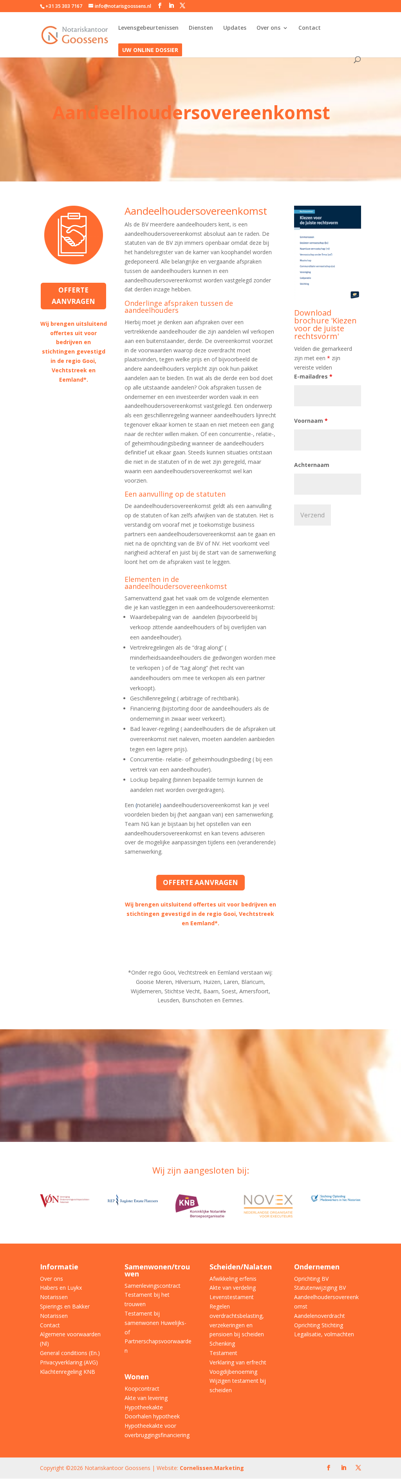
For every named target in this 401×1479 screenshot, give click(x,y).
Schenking (222, 1343)
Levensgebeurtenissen (148, 28)
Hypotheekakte (144, 1407)
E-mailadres (313, 376)
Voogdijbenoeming (233, 1371)
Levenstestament (232, 1297)
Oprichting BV (311, 1278)
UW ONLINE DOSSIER (150, 50)
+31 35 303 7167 (63, 6)
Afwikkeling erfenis (233, 1278)
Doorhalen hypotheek (152, 1416)
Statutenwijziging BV (320, 1287)
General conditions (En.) (70, 1353)
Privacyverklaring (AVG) (69, 1362)
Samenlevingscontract (153, 1285)
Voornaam (311, 420)
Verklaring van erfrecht (238, 1362)
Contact (309, 28)
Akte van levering (146, 1398)
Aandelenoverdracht (319, 1315)
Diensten (201, 28)
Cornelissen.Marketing (211, 1468)
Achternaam (311, 464)
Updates (234, 28)
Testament (223, 1353)
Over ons (268, 28)
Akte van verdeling (233, 1287)
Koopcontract (142, 1388)
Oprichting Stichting (318, 1325)
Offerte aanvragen (73, 295)
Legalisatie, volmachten (324, 1334)
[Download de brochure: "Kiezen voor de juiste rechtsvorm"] (327, 298)
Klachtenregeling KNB (67, 1371)
